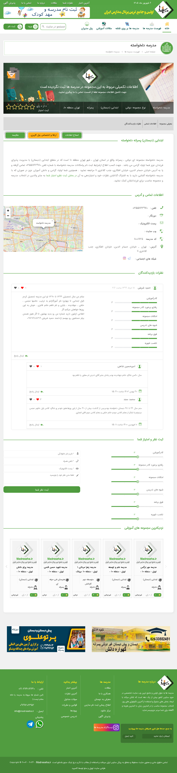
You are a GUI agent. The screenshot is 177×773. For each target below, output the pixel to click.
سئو (85, 768)
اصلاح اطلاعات (72, 135)
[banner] (46, 12)
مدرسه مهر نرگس (148, 567)
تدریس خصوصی (69, 716)
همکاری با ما (104, 694)
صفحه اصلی (150, 52)
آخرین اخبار (84, 3)
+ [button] (8, 210)
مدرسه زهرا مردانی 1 (86, 567)
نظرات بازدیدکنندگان (132, 124)
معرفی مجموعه (165, 124)
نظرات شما (68, 3)
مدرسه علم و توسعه (117, 567)
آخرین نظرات (71, 694)
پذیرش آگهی (9, 3)
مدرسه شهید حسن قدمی (55, 567)
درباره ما (41, 3)
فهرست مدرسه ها (132, 52)
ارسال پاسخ (19, 356)
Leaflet (79, 250)
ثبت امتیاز (43, 110)
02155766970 (140, 208)
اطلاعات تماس (150, 124)
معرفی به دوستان (102, 699)
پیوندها (73, 711)
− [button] (8, 216)
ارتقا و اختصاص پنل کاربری (43, 135)
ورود (30, 26)
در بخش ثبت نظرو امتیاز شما (61, 175)
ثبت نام (11, 26)
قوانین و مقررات (69, 705)
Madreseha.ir (43, 762)
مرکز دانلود (105, 711)
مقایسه (15, 135)
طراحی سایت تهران (97, 768)
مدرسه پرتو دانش (24, 567)
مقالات (54, 3)
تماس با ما (26, 3)
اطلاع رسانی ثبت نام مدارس (97, 705)
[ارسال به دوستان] (13, 74)
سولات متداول (70, 699)
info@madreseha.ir (24, 711)
